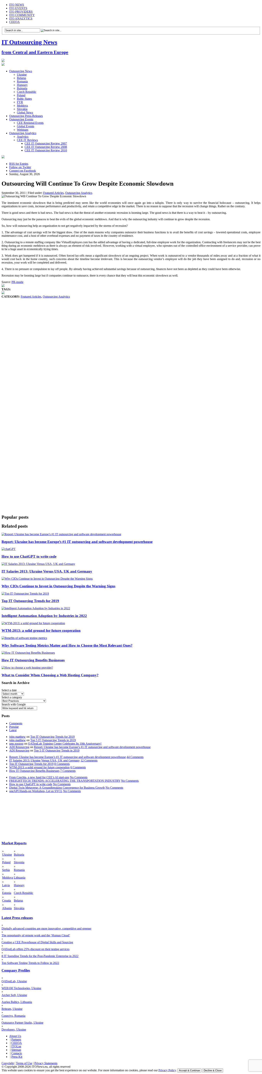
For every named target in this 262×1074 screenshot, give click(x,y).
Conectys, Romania (13, 1015)
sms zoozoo (16, 743)
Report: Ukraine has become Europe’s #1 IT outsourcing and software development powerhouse (77, 542)
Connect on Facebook (22, 170)
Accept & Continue (189, 1070)
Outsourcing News (20, 71)
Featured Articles (53, 192)
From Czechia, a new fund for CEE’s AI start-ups (39, 777)
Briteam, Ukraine (12, 1008)
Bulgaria (22, 88)
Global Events (25, 126)
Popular (14, 726)
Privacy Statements (45, 1063)
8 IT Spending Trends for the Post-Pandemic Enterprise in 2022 (40, 956)
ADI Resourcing (19, 747)
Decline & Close (213, 1070)
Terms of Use (24, 1063)
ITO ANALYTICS (20, 18)
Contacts (16, 1053)
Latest (12, 730)
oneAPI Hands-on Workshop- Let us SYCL (35, 791)
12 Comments (89, 760)
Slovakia (22, 109)
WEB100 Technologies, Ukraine (21, 988)
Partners (16, 1039)
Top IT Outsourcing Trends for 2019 (30, 601)
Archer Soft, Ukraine (14, 995)
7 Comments (68, 770)
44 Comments (135, 757)
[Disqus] (131, 356)
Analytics (22, 136)
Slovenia (19, 862)
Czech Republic (26, 91)
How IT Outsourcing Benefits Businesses (33, 660)
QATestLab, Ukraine (14, 981)
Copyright (8, 1063)
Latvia (6, 885)
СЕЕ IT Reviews (27, 140)
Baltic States (24, 98)
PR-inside (17, 282)
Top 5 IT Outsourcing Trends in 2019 (53, 740)
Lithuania (19, 877)
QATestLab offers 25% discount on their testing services (35, 949)
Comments (15, 723)
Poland (21, 95)
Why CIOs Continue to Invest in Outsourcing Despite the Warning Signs (58, 586)
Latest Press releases (17, 918)
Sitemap (16, 1049)
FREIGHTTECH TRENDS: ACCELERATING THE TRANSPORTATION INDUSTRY (64, 780)
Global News (25, 112)
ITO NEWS (16, 4)
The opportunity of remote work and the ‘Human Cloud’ (36, 935)
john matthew (17, 736)
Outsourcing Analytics (22, 133)
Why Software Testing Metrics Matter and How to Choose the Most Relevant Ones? (67, 645)
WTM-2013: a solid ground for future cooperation (41, 630)
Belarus (21, 78)
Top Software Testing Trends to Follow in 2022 (30, 963)
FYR (20, 102)
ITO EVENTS (18, 8)
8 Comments (62, 764)
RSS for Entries (18, 163)
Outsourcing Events (21, 119)
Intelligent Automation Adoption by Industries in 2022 (44, 616)
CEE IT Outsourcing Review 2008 (46, 147)
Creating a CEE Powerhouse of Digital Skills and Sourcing (37, 942)
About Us (15, 1036)
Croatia (6, 900)
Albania (7, 908)
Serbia (6, 870)
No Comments (78, 777)
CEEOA (14, 22)
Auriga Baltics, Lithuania (17, 1002)
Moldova (22, 105)
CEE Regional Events (30, 122)
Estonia (6, 892)
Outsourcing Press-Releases (26, 116)
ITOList (16, 1046)
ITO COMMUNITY (22, 15)
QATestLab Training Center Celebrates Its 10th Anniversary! (64, 743)
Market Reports (14, 843)
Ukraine (22, 74)
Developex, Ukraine (14, 1029)
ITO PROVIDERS (21, 11)
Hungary (22, 85)
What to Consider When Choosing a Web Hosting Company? (50, 675)
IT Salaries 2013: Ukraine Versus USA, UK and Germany (47, 571)
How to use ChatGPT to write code (29, 556)
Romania (22, 81)
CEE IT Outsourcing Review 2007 (46, 143)
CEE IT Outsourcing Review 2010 (46, 150)
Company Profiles (16, 970)
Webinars (22, 129)
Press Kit (16, 1056)
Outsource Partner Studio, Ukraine (22, 1022)
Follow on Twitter (20, 167)
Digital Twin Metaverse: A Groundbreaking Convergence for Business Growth (57, 787)
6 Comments (78, 767)
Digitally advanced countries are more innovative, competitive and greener (46, 928)
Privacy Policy (167, 1070)
